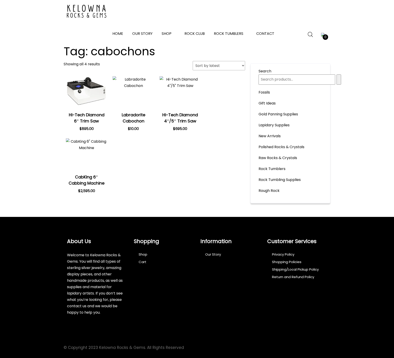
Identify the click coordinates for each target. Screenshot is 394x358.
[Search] (339, 79)
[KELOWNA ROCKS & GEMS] (86, 11)
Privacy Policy (283, 254)
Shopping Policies (286, 261)
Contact (265, 33)
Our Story (142, 33)
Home (117, 33)
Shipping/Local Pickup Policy (295, 269)
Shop (166, 33)
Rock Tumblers (228, 33)
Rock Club (194, 33)
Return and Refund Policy (293, 276)
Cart (142, 261)
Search (265, 71)
